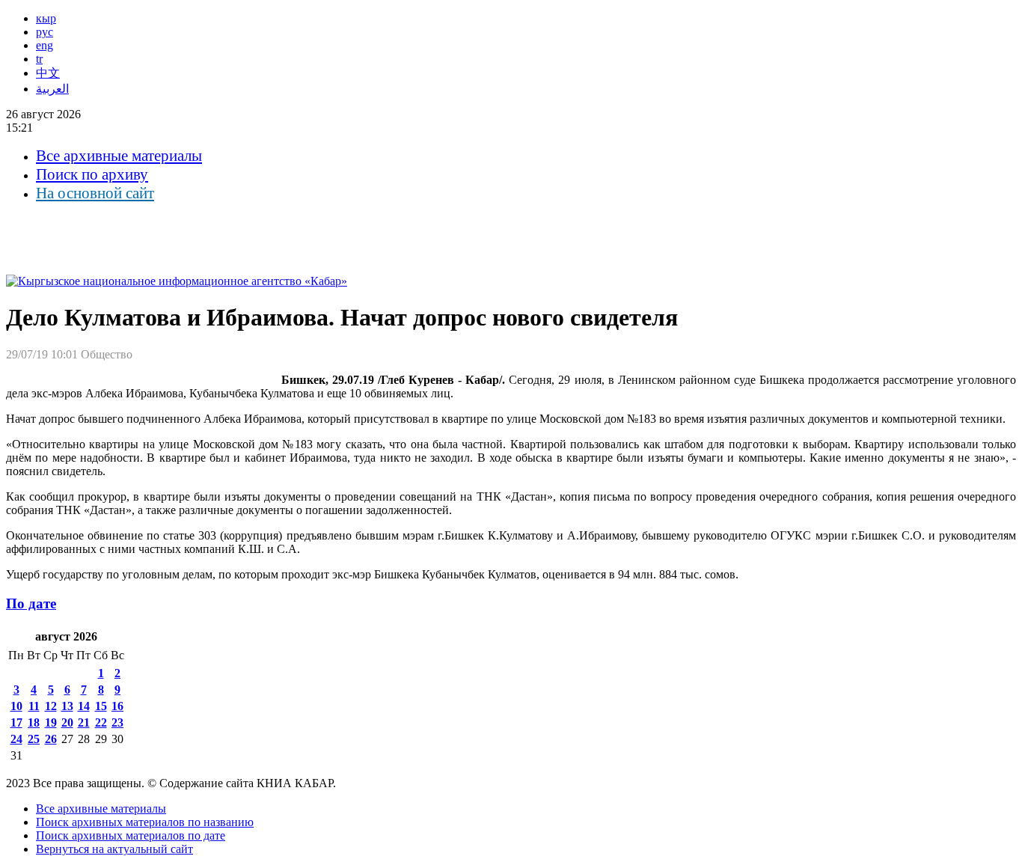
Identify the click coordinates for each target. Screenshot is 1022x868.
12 (51, 706)
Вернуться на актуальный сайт (114, 849)
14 (84, 706)
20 (67, 722)
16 (117, 706)
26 (51, 739)
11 (34, 706)
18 (34, 722)
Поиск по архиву (92, 174)
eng (44, 45)
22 (101, 722)
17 (16, 722)
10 (16, 706)
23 (117, 722)
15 (101, 706)
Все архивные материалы (119, 156)
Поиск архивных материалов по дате (130, 835)
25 (34, 739)
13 (67, 706)
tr (39, 58)
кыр (46, 18)
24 (16, 739)
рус (44, 31)
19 (51, 722)
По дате (31, 603)
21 (84, 722)
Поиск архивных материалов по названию (145, 822)
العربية (52, 88)
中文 (48, 73)
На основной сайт (95, 193)
